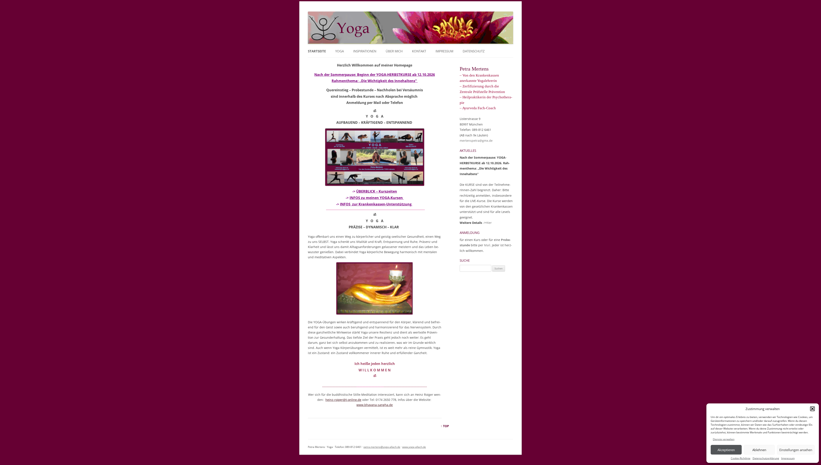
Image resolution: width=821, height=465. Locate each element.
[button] (812, 409)
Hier (489, 223)
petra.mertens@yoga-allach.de (381, 447)
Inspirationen (364, 51)
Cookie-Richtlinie (740, 458)
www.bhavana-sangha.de (374, 405)
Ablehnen (759, 450)
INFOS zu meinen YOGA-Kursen (377, 197)
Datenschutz (474, 51)
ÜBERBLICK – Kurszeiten (376, 191)
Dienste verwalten (723, 439)
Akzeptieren (726, 450)
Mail (487, 245)
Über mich (394, 51)
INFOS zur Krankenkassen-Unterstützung (376, 204)
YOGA (339, 51)
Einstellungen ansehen (795, 450)
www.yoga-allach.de (414, 447)
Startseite (317, 51)
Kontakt (419, 51)
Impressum (788, 458)
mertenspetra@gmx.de (476, 141)
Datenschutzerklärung (766, 458)
